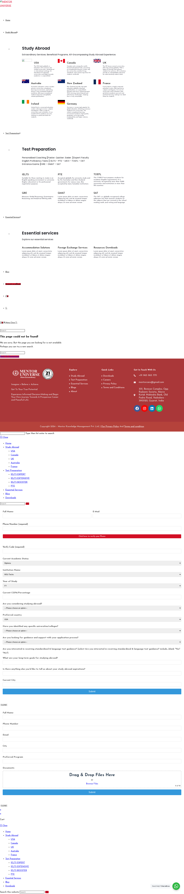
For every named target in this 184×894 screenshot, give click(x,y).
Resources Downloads (106, 248)
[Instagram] (144, 408)
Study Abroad (12, 447)
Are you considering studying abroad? (22, 604)
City (5, 746)
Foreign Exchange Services (72, 248)
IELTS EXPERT (18, 474)
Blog (7, 494)
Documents (8, 768)
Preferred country (12, 615)
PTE (60, 174)
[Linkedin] (152, 408)
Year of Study (10, 581)
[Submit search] (27, 503)
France (106, 83)
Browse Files (92, 784)
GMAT (61, 193)
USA (36, 63)
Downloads (10, 498)
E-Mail (96, 512)
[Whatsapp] (159, 408)
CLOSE (4, 705)
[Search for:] (16, 322)
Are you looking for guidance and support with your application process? (40, 638)
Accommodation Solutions (36, 248)
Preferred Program (13, 757)
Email (5, 735)
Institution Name (11, 570)
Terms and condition (134, 426)
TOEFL (97, 174)
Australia (36, 83)
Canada (71, 63)
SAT (96, 193)
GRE (24, 193)
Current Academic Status (16, 559)
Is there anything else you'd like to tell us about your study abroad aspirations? (44, 669)
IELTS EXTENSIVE (20, 478)
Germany (72, 104)
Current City (9, 680)
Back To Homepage (9, 356)
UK (104, 63)
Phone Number (10, 724)
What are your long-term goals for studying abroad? (30, 658)
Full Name (8, 512)
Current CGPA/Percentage (16, 593)
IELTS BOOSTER (19, 482)
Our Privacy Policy (110, 426)
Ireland (35, 104)
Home (8, 443)
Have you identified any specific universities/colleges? (30, 626)
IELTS (25, 174)
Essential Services (13, 490)
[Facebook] (137, 408)
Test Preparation (13, 470)
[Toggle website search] (6, 308)
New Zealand (74, 83)
